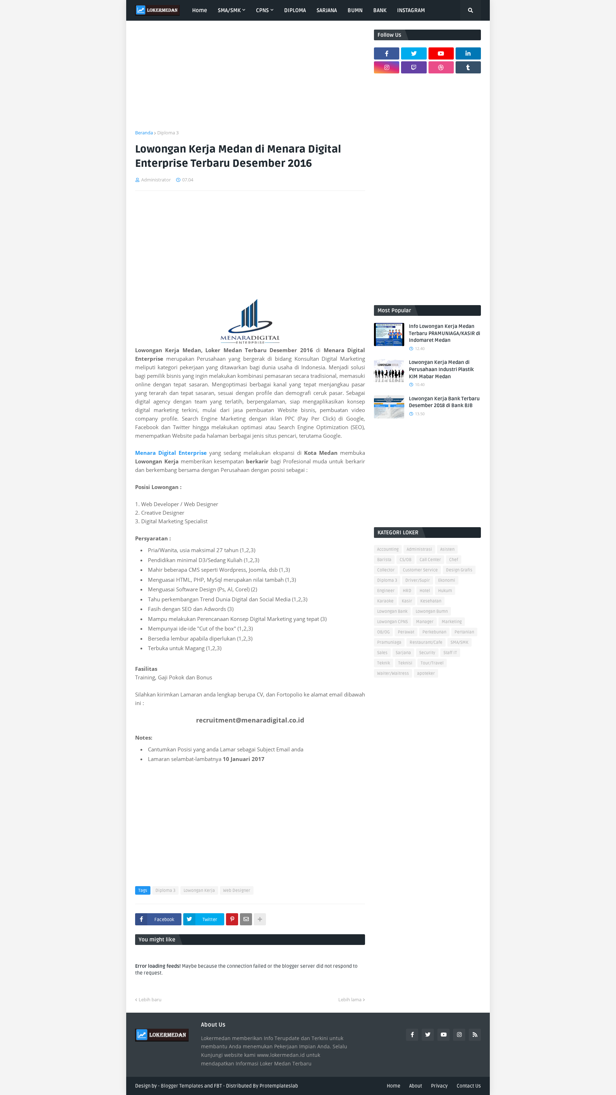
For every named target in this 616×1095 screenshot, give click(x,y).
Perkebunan (434, 632)
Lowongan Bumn (432, 611)
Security (427, 653)
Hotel (425, 590)
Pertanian (464, 632)
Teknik (383, 663)
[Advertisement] (250, 79)
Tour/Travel (432, 663)
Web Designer (236, 890)
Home (393, 1086)
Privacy (439, 1086)
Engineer (386, 590)
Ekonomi (446, 580)
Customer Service (420, 570)
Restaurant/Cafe (426, 642)
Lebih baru (150, 999)
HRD (407, 590)
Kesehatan (430, 601)
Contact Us (469, 1086)
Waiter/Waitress (393, 673)
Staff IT (450, 653)
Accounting (388, 549)
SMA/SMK (459, 642)
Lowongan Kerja (199, 890)
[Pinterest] (232, 919)
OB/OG (383, 632)
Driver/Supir (417, 580)
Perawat (406, 632)
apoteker (426, 673)
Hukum (445, 590)
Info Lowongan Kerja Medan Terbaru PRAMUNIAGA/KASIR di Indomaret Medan (444, 333)
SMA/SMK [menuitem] (229, 10)
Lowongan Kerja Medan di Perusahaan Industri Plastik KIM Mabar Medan (441, 369)
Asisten (447, 549)
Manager (424, 621)
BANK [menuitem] (379, 10)
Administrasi (419, 549)
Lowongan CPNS (392, 621)
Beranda (144, 132)
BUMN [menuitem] (355, 10)
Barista (384, 559)
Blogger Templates (182, 1086)
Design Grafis (459, 570)
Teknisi (405, 663)
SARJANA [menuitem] (327, 10)
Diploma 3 (168, 132)
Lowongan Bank (392, 611)
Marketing (452, 621)
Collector (386, 570)
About (415, 1086)
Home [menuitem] (199, 10)
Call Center (430, 559)
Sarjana (403, 653)
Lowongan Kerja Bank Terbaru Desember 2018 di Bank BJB (444, 402)
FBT (218, 1086)
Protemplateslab (279, 1086)
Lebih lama (349, 999)
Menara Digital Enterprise (171, 452)
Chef (453, 559)
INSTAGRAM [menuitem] (411, 10)
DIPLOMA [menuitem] (295, 10)
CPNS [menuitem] (262, 10)
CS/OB (405, 559)
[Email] (246, 919)
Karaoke (385, 601)
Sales (382, 653)
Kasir (407, 601)
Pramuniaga (389, 642)
